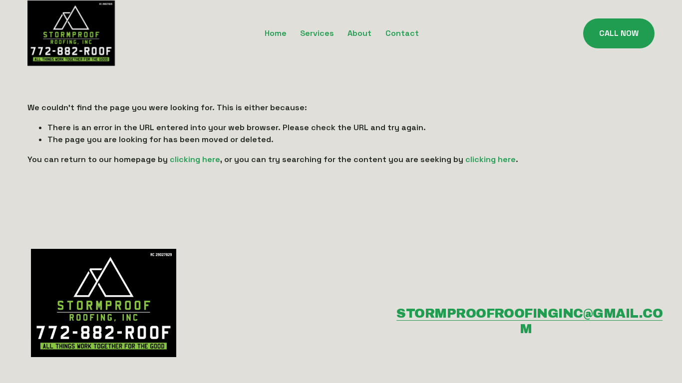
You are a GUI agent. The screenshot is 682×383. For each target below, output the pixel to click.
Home (276, 33)
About (359, 33)
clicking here (195, 159)
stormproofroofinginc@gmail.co (529, 313)
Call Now (619, 33)
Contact (402, 33)
